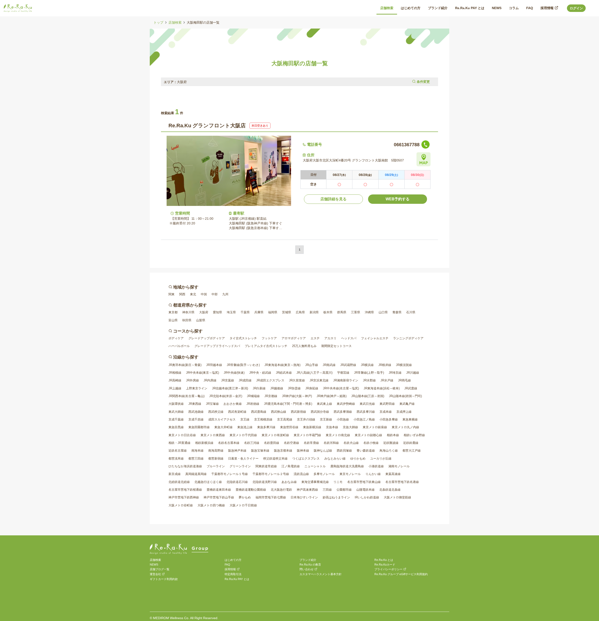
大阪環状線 (176, 403)
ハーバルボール (179, 346)
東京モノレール (350, 474)
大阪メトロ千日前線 (243, 505)
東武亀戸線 (407, 403)
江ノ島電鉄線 (290, 466)
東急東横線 (410, 419)
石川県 (410, 312)
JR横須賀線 (404, 365)
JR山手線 (311, 365)
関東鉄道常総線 (266, 466)
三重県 (355, 312)
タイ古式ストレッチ (243, 338)
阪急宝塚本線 (260, 450)
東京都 (173, 312)
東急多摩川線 (266, 427)
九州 (225, 294)
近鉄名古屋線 (177, 450)
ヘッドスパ (348, 338)
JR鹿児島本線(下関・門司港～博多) (288, 403)
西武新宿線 (298, 411)
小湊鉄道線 (376, 466)
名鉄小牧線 (371, 443)
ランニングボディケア (408, 338)
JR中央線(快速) (234, 372)
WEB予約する (397, 199)
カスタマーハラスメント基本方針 (321, 574)
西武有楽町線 (237, 411)
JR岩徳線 (252, 403)
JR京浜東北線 (319, 380)
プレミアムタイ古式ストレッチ (266, 346)
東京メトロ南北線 (338, 435)
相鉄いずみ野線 (414, 435)
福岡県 (272, 312)
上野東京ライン (196, 388)
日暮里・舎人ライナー (243, 458)
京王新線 (326, 419)
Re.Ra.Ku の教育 (310, 564)
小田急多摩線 (389, 419)
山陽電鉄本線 (365, 489)
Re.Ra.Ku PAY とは (237, 579)
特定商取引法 (233, 574)
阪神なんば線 (323, 450)
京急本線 (332, 427)
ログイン (576, 8)
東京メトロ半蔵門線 (307, 435)
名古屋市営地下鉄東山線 (364, 482)
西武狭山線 (278, 411)
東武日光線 (367, 403)
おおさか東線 (232, 403)
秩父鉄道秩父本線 (275, 458)
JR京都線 (270, 396)
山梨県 (200, 320)
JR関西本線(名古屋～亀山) (186, 396)
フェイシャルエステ (374, 338)
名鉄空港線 (291, 443)
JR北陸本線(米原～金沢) (225, 396)
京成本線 (386, 411)
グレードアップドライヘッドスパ (217, 346)
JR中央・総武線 (260, 372)
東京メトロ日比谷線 (182, 435)
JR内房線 (210, 380)
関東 (171, 294)
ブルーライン (216, 466)
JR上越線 (174, 388)
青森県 (397, 312)
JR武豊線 (410, 388)
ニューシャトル (315, 466)
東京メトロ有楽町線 (275, 435)
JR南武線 (329, 365)
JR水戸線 (386, 380)
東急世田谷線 (289, 427)
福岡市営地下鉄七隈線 (271, 497)
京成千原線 (196, 419)
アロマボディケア (293, 338)
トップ (158, 22)
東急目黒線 (176, 427)
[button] (299, 81)
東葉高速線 (393, 474)
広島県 (300, 312)
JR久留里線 (297, 380)
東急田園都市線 (199, 427)
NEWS (154, 564)
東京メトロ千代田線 (243, 435)
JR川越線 (412, 372)
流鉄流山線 (301, 474)
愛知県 (217, 312)
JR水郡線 (369, 380)
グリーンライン (240, 466)
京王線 (244, 419)
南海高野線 (215, 450)
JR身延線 (311, 388)
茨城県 (286, 312)
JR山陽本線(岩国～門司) (405, 396)
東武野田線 (387, 403)
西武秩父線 (215, 411)
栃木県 (327, 312)
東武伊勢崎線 (346, 403)
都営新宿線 (215, 458)
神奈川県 (188, 312)
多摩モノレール (324, 474)
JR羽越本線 (214, 365)
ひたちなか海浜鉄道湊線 (185, 466)
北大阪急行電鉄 (281, 489)
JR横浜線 (367, 365)
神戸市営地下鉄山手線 (219, 497)
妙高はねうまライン (336, 497)
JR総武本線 (284, 372)
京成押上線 (404, 411)
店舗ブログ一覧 (159, 569)
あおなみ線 (289, 482)
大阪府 (203, 312)
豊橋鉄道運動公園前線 (251, 489)
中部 (215, 294)
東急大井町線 (223, 427)
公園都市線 (344, 489)
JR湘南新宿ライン (345, 380)
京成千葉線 (176, 419)
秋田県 (186, 320)
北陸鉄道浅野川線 (264, 482)
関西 (182, 294)
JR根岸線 (384, 365)
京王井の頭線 (306, 419)
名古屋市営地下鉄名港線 (402, 482)
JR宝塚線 (212, 403)
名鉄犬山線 (351, 443)
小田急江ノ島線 (364, 419)
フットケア (269, 338)
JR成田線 (245, 380)
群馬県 (341, 312)
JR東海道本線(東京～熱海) (282, 365)
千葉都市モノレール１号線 (229, 474)
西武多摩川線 (366, 411)
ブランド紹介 (308, 560)
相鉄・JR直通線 (179, 443)
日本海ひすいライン (304, 497)
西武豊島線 (258, 411)
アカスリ (330, 338)
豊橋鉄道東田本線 (219, 489)
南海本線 (197, 450)
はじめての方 (233, 560)
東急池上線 (244, 427)
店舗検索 (175, 22)
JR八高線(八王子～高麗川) (314, 372)
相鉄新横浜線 (204, 443)
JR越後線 (276, 388)
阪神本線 (303, 450)
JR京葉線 (227, 380)
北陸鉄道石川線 (237, 482)
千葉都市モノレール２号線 (270, 474)
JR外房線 (192, 380)
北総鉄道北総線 (179, 482)
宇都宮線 (343, 372)
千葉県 (245, 312)
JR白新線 (259, 388)
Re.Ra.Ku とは (383, 560)
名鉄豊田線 (271, 443)
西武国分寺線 (320, 411)
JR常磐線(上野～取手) (369, 372)
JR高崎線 (174, 380)
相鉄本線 (393, 435)
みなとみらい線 (335, 458)
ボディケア (176, 338)
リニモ (338, 482)
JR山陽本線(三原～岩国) (367, 396)
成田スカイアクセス (222, 419)
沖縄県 (369, 312)
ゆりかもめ (357, 458)
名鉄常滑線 (311, 443)
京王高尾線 (284, 419)
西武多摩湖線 (343, 411)
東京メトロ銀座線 (375, 427)
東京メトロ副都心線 (368, 435)
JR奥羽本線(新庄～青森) (184, 365)
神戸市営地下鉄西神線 (183, 497)
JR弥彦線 (294, 388)
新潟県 (314, 312)
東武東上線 (324, 403)
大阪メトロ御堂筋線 (397, 497)
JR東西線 (194, 403)
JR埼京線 (395, 372)
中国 (204, 294)
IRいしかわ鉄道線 (367, 497)
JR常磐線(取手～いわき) (243, 365)
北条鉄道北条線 (390, 489)
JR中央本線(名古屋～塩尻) (341, 388)
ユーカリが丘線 (380, 458)
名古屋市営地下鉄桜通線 (185, 489)
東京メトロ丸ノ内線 (405, 427)
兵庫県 (258, 312)
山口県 (383, 312)
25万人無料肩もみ (304, 346)
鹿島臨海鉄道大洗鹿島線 (347, 466)
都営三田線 (196, 458)
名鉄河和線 (331, 443)
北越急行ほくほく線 (208, 482)
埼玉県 (231, 312)
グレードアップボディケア (206, 338)
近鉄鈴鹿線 (410, 443)
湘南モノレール (399, 466)
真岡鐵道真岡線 (196, 474)
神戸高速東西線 (307, 489)
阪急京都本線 (283, 450)
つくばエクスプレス (306, 458)
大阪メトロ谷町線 (180, 505)
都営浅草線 (176, 458)
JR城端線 (253, 396)
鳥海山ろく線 (389, 450)
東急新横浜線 (312, 427)
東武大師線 (176, 411)
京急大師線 (350, 427)
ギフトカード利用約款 (164, 579)
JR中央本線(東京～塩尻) (202, 372)
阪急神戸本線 (237, 450)
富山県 (173, 320)
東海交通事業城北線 (315, 482)
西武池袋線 (196, 411)
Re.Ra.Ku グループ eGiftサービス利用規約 (401, 574)
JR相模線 (174, 372)
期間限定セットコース (336, 346)
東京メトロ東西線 (213, 435)
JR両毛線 (404, 380)
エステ (315, 338)
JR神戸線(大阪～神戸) (297, 396)
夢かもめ (245, 497)
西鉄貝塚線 (344, 450)
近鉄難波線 (390, 443)
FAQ (227, 564)
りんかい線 (373, 474)
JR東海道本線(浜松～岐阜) (382, 388)
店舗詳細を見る (333, 199)
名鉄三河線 (251, 443)
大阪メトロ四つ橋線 (211, 505)
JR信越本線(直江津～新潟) (230, 388)
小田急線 (343, 419)
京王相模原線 (263, 419)
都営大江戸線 (411, 450)
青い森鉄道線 (366, 450)
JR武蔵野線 (348, 365)
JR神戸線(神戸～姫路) (332, 396)
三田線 (327, 489)
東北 (193, 294)
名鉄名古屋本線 (228, 443)
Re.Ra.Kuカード (384, 564)
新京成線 (174, 474)
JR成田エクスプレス (270, 380)
